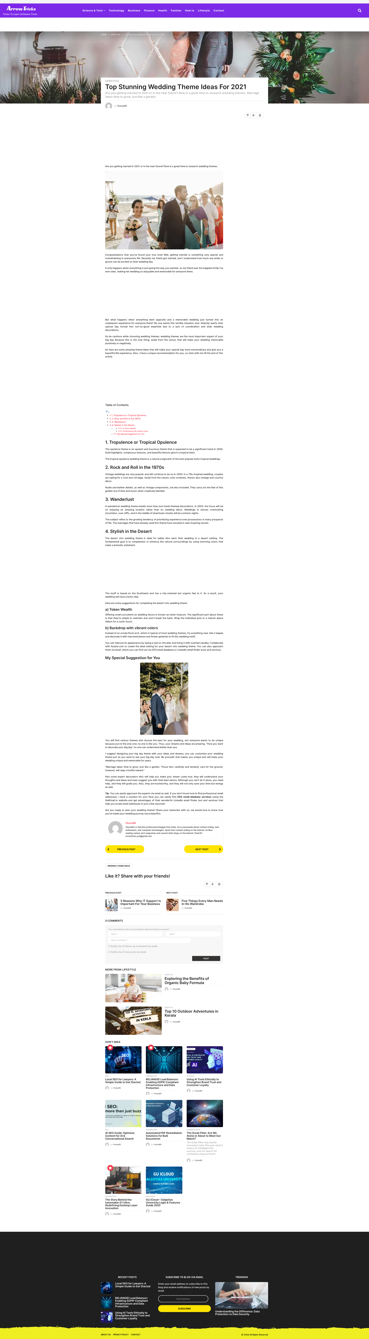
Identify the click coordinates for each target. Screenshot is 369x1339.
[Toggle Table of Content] (107, 412)
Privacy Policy (121, 1334)
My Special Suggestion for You (130, 434)
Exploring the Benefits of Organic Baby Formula (187, 980)
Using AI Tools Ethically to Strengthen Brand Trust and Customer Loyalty (204, 1082)
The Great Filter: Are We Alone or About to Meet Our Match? (204, 1135)
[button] (360, 10)
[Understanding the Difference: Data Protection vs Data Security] (241, 1295)
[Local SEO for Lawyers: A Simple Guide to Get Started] (123, 1059)
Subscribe (184, 1308)
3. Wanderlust (119, 422)
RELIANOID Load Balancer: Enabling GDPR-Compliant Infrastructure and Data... (143, 1264)
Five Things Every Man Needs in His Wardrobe (202, 902)
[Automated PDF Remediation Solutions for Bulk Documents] (164, 1113)
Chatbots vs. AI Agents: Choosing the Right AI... (338, 1263)
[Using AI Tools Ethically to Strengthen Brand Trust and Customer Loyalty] (205, 1059)
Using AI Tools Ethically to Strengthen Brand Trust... (171, 1263)
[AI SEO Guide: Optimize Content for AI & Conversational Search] (123, 1113)
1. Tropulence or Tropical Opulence (128, 415)
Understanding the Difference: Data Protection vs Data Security (237, 1313)
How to (189, 10)
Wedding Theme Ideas (119, 866)
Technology (116, 10)
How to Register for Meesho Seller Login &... (59, 1263)
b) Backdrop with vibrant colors (135, 431)
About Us (106, 1334)
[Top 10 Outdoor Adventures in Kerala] (133, 1021)
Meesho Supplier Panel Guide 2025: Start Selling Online (87, 1264)
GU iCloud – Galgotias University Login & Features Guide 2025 (163, 1202)
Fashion (176, 10)
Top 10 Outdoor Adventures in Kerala (191, 1013)
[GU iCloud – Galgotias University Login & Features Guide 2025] (164, 1180)
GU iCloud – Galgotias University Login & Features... (310, 1264)
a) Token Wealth (129, 428)
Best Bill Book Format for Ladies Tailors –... (31, 1263)
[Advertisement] (164, 143)
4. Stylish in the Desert (123, 425)
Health (162, 10)
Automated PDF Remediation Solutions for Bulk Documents (164, 1135)
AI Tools (190, 1076)
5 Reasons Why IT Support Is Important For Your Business (141, 902)
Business (134, 10)
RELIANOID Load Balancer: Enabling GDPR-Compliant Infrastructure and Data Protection (162, 1083)
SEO (107, 1076)
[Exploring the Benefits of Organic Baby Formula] (133, 988)
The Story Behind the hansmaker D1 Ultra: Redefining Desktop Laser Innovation (121, 1204)
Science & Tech (92, 10)
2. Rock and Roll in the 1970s (126, 418)
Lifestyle (204, 10)
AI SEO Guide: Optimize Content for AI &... (198, 1263)
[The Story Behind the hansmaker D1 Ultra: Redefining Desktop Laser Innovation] (123, 1180)
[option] (115, 1253)
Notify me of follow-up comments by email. (134, 946)
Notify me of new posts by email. (129, 951)
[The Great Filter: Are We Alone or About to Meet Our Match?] (205, 1113)
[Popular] (110, 1047)
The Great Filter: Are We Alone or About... (254, 1263)
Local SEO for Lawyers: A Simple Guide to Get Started (122, 1081)
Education (150, 1196)
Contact (218, 10)
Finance (149, 10)
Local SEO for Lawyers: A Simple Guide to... (115, 1263)
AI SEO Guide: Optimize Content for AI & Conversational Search (119, 1135)
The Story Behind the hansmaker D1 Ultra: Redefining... (282, 1264)
